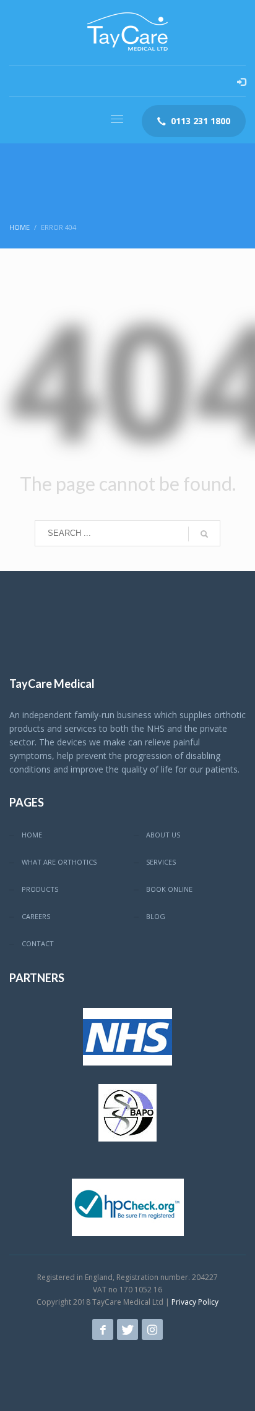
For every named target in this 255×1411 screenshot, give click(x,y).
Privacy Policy (194, 1302)
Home (19, 227)
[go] (204, 534)
